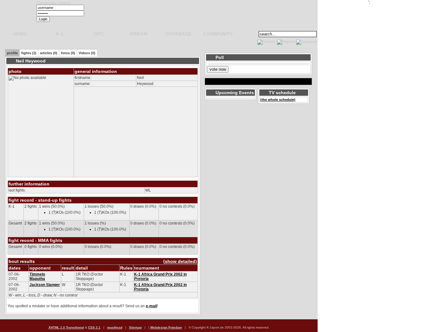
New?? (65, 3)
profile (12, 53)
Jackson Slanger (44, 285)
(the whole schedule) (277, 99)
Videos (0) (87, 53)
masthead (114, 327)
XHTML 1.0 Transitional (66, 327)
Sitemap (135, 327)
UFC (99, 33)
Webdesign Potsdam (166, 327)
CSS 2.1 (94, 327)
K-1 (59, 33)
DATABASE (178, 33)
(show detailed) (180, 261)
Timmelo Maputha (37, 276)
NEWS (20, 33)
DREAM (139, 33)
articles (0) (48, 53)
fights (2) (28, 53)
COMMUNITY (218, 33)
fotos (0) (68, 53)
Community (46, 3)
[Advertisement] (77, 41)
